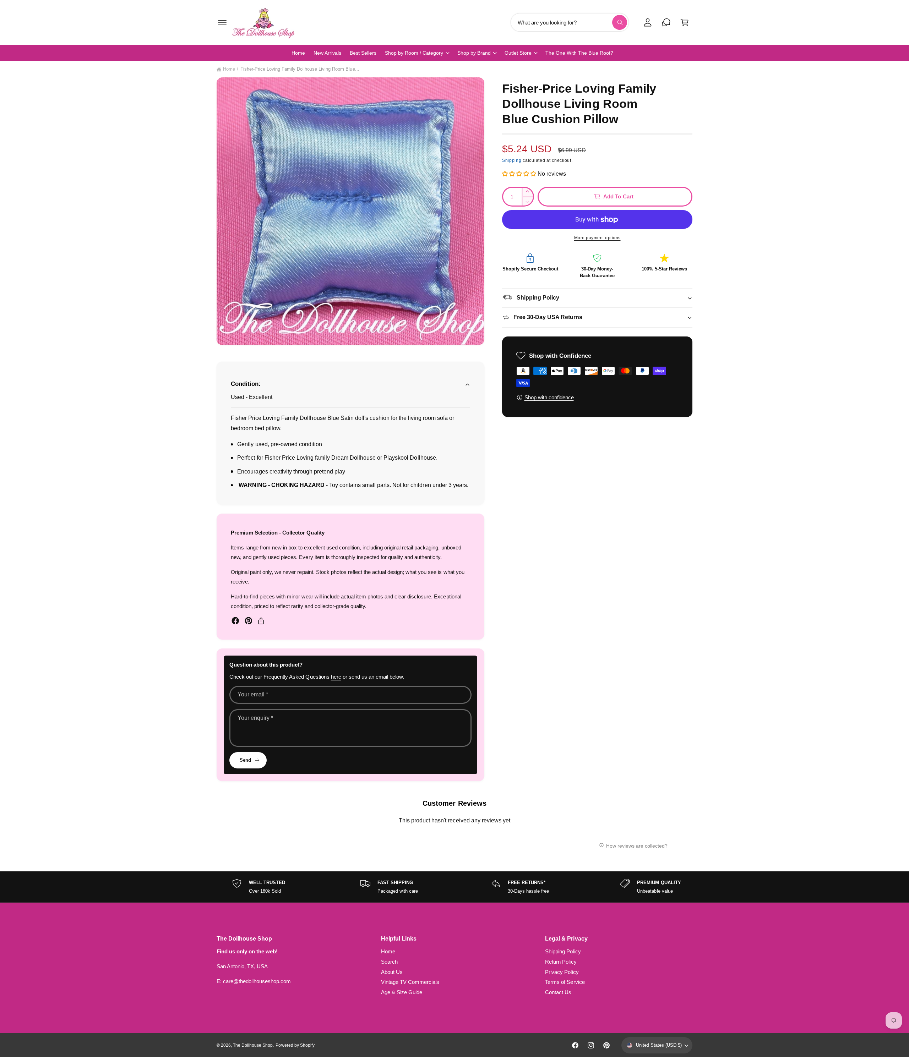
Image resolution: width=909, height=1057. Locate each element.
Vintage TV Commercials (410, 982)
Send (245, 760)
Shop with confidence (549, 397)
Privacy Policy (561, 972)
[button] (222, 22)
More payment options (597, 237)
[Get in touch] (666, 22)
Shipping (512, 160)
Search (389, 962)
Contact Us (558, 992)
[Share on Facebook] (235, 620)
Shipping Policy (563, 951)
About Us (392, 972)
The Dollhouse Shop (253, 1045)
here (336, 677)
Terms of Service (564, 982)
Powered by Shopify (295, 1045)
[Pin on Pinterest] (248, 620)
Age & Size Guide (401, 992)
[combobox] (570, 22)
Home (229, 69)
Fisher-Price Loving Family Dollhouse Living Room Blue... (299, 69)
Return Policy (560, 962)
